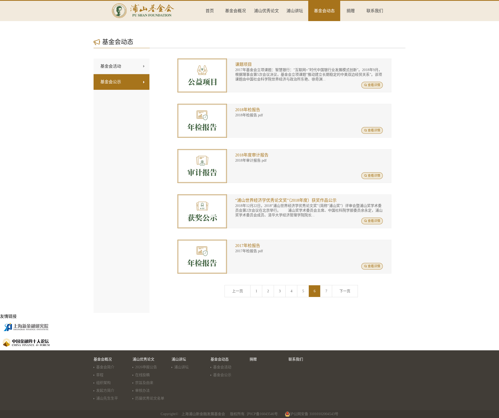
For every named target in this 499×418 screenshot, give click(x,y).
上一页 (237, 291)
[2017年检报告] (202, 242)
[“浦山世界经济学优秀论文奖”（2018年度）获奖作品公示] (202, 196)
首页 (210, 11)
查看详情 (374, 85)
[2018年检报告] (202, 106)
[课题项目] (202, 61)
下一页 (344, 291)
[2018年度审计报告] (202, 151)
